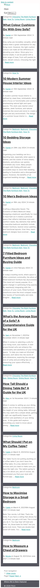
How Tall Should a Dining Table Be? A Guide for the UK (16, 388)
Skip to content (7, 2)
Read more (9, 62)
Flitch (6, 9)
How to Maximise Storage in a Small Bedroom (15, 497)
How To (10, 19)
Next (18, 576)
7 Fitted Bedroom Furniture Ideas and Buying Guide (16, 258)
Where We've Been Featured (15, 582)
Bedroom (16, 129)
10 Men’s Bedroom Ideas (20, 196)
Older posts (11, 573)
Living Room (20, 19)
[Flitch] (7, 5)
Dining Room (12, 378)
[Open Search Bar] (5, 13)
